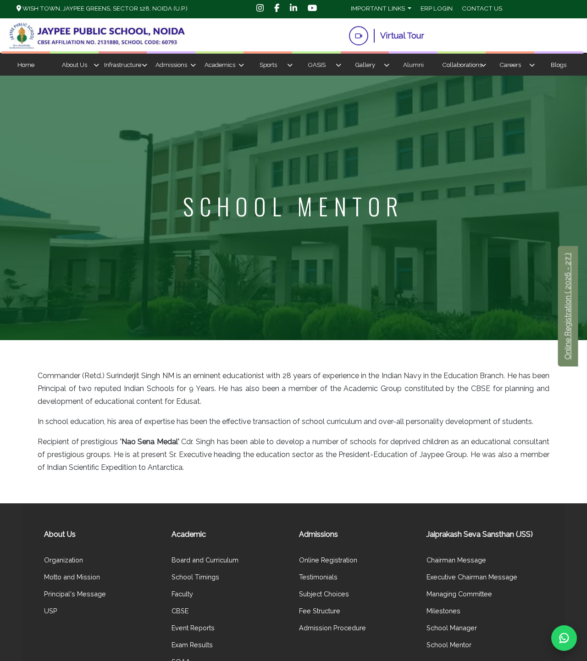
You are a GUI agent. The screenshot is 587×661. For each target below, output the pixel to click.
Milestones (443, 611)
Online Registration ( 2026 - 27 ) (568, 306)
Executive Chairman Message (471, 577)
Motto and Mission (72, 577)
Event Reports (193, 628)
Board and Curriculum (205, 560)
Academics (220, 64)
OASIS (317, 64)
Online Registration (328, 560)
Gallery (365, 64)
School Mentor (448, 645)
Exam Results (192, 645)
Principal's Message (75, 594)
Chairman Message (456, 560)
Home (25, 64)
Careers (510, 64)
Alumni (413, 64)
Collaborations (462, 64)
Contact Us (482, 8)
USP (50, 611)
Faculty (182, 594)
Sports (268, 64)
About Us (74, 64)
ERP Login (437, 8)
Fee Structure (319, 611)
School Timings (195, 577)
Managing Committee (459, 594)
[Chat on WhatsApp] (564, 638)
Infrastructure (122, 64)
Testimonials (318, 577)
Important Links (378, 8)
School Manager (451, 628)
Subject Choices (324, 594)
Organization (63, 560)
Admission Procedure (332, 628)
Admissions (171, 64)
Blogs (558, 64)
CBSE (180, 611)
